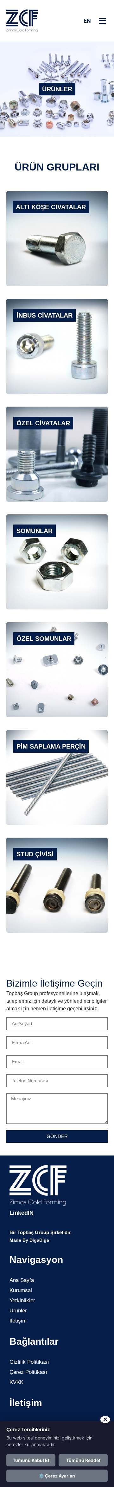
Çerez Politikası (28, 1372)
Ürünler (18, 1311)
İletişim (18, 1321)
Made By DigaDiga (29, 1240)
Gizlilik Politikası (29, 1362)
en (87, 20)
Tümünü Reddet (83, 1460)
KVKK (16, 1382)
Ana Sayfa (22, 1280)
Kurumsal (21, 1290)
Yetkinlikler (22, 1300)
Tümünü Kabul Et (31, 1460)
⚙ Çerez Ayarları (57, 1475)
